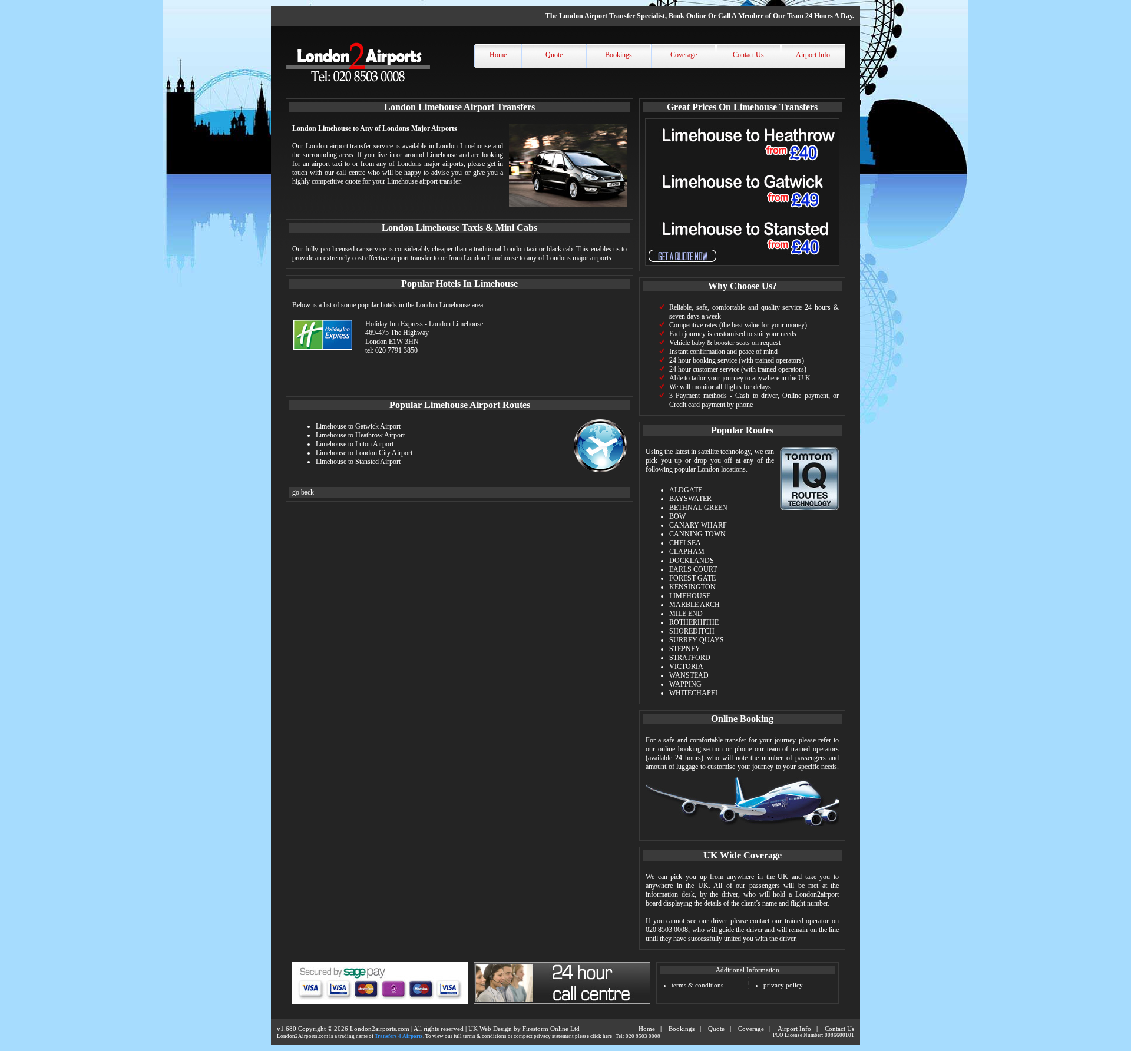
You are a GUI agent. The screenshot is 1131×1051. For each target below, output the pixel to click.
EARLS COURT (693, 569)
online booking (679, 749)
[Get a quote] (742, 266)
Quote (554, 55)
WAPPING (685, 684)
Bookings (618, 55)
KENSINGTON (692, 587)
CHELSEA (685, 543)
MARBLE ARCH (694, 605)
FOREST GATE (692, 578)
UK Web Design (490, 1028)
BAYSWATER (690, 499)
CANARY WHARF (698, 525)
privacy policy (783, 985)
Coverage (683, 55)
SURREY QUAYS (696, 640)
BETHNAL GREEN (698, 507)
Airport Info (813, 55)
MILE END (686, 613)
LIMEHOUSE (689, 596)
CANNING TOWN (697, 534)
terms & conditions (697, 985)
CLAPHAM (687, 552)
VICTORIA (686, 666)
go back (303, 492)
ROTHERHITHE (694, 622)
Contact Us (748, 55)
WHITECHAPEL (694, 693)
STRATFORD (689, 658)
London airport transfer (339, 146)
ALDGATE (685, 490)
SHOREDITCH (692, 631)
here (607, 1036)
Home (498, 55)
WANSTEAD (689, 675)
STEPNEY (684, 649)
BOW (677, 516)
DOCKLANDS (691, 560)
